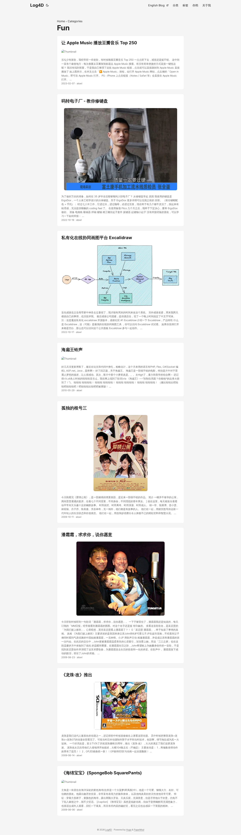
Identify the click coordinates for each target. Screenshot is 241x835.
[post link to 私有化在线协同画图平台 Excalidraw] (120, 284)
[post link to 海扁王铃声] (120, 369)
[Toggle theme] (47, 5)
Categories (75, 21)
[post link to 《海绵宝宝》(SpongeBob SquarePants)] (120, 791)
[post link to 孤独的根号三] (120, 462)
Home (61, 21)
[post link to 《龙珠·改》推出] (120, 714)
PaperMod (139, 829)
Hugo (128, 829)
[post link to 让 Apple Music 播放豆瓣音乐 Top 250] (120, 63)
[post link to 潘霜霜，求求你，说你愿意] (120, 595)
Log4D (37, 5)
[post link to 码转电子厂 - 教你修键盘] (120, 160)
